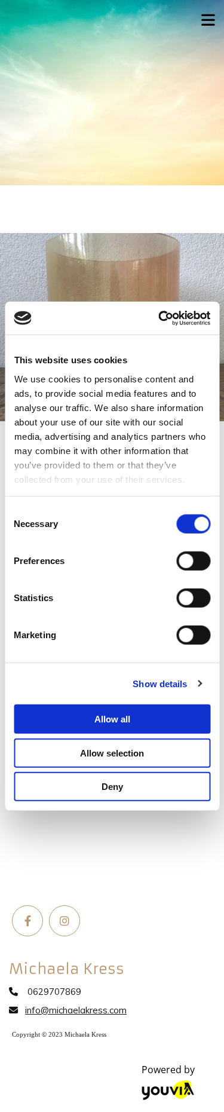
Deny (112, 787)
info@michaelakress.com (76, 1010)
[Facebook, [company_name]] (27, 921)
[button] (205, 16)
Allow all (112, 719)
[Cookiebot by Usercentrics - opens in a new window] (159, 318)
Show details (160, 683)
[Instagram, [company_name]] (64, 921)
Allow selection (112, 753)
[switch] (193, 561)
